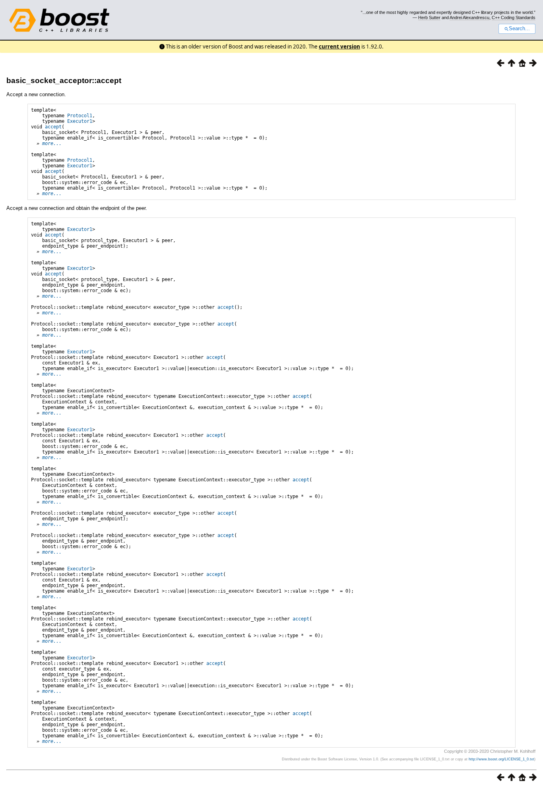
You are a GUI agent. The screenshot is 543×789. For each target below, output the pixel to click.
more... (52, 143)
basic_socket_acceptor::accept (63, 80)
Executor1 (79, 121)
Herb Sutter (429, 17)
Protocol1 (79, 115)
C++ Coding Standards (513, 17)
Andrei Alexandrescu (469, 17)
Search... (519, 28)
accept (53, 127)
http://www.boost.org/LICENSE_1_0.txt (501, 759)
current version (339, 46)
